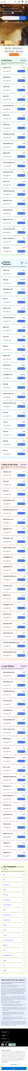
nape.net (6, 491)
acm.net (5, 412)
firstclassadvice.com (9, 652)
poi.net (5, 298)
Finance (5, 935)
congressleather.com (9, 576)
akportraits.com (8, 519)
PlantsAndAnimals (7, 915)
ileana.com (6, 86)
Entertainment (6, 884)
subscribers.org (8, 143)
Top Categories (14, 54)
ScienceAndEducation (8, 940)
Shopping (5, 945)
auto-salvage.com (8, 162)
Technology (5, 894)
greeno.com (7, 308)
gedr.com (6, 327)
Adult (4, 950)
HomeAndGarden (7, 904)
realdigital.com (7, 374)
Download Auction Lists (17, 22)
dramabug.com (8, 210)
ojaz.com (6, 96)
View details (6, 71)
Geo (4, 874)
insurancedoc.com (9, 229)
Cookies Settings (14, 1064)
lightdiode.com (8, 566)
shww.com (6, 124)
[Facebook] (2, 1044)
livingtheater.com (8, 757)
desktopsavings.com (9, 776)
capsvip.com (7, 786)
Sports (4, 930)
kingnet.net (6, 595)
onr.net (5, 422)
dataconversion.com (9, 403)
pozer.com (6, 115)
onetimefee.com (8, 538)
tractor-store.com (8, 238)
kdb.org (5, 441)
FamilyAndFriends (7, 955)
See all (23, 60)
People (4, 960)
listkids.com (7, 824)
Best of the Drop (10, 51)
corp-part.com (7, 585)
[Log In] (25, 1)
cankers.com (7, 472)
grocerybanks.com (9, 500)
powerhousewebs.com (10, 509)
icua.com (6, 336)
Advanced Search (7, 22)
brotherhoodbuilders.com (11, 642)
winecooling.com (8, 795)
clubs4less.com (8, 604)
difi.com (5, 279)
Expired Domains (19, 48)
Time (4, 879)
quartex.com (7, 365)
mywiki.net (6, 843)
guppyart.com (7, 528)
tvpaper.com (7, 852)
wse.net (5, 431)
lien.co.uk (6, 181)
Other (4, 910)
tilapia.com (6, 153)
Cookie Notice (4, 1061)
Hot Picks (9, 48)
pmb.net (5, 346)
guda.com (6, 270)
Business (5, 925)
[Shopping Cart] (22, 1)
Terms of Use (17, 1051)
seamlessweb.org (8, 191)
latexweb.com (7, 200)
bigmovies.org (7, 219)
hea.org (5, 384)
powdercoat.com (8, 105)
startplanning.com (9, 134)
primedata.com (8, 289)
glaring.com (7, 77)
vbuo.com (6, 248)
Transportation (6, 899)
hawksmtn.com (8, 633)
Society (4, 970)
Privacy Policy (20, 1059)
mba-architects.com (9, 547)
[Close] (26, 1048)
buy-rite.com (7, 614)
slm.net (5, 450)
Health (4, 889)
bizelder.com (7, 805)
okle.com (6, 481)
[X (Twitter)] (6, 1044)
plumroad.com (7, 814)
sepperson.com (8, 833)
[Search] (15, 1)
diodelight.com (8, 557)
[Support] (18, 1)
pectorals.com (7, 623)
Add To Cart (21, 71)
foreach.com (7, 67)
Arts (4, 965)
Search (22, 18)
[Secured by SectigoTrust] (12, 1044)
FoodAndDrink (6, 920)
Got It (14, 1068)
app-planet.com (8, 172)
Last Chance (20, 51)
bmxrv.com (6, 767)
